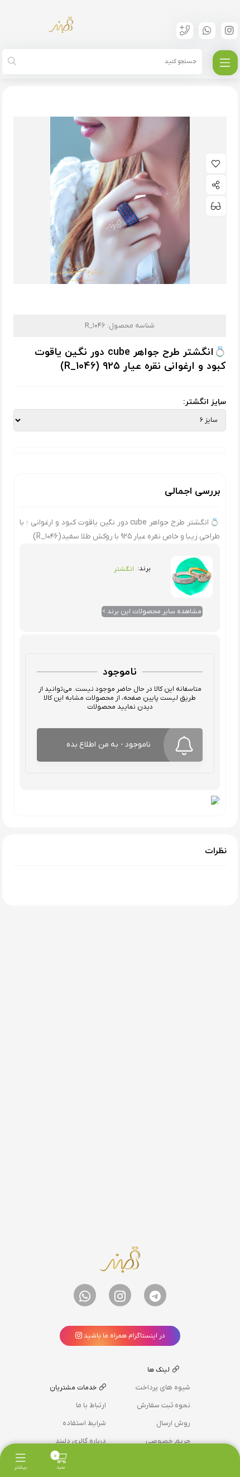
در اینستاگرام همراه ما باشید (123, 1335)
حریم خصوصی (168, 1441)
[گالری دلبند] (61, 24)
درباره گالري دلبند (80, 1441)
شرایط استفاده (84, 1423)
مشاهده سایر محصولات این (154, 611)
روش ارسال (173, 1423)
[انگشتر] (192, 573)
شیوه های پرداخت (163, 1387)
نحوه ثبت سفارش (163, 1405)
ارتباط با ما (91, 1405)
